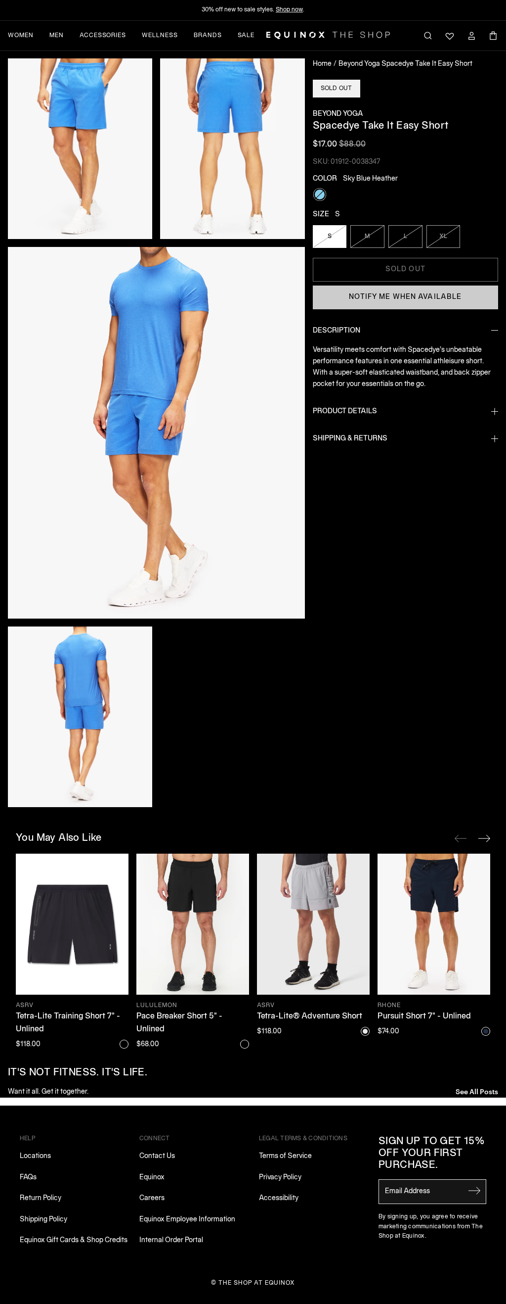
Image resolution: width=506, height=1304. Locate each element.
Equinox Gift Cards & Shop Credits (73, 1240)
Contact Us (157, 1156)
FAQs (28, 1177)
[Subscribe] (474, 1190)
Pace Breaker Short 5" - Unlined (179, 1023)
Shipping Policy (43, 1219)
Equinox (152, 1177)
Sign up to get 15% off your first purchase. (431, 1153)
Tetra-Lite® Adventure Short (309, 1016)
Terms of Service (285, 1156)
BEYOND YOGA (338, 114)
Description (336, 331)
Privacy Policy (280, 1177)
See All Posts (477, 1091)
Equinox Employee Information (187, 1219)
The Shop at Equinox (256, 1283)
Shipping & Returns (350, 438)
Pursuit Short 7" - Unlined (424, 1016)
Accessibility (278, 1198)
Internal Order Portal (171, 1240)
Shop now (289, 9)
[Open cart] (493, 36)
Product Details (345, 411)
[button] (80, 148)
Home (322, 64)
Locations (35, 1156)
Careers (152, 1198)
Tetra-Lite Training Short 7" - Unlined (68, 1023)
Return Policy (40, 1198)
